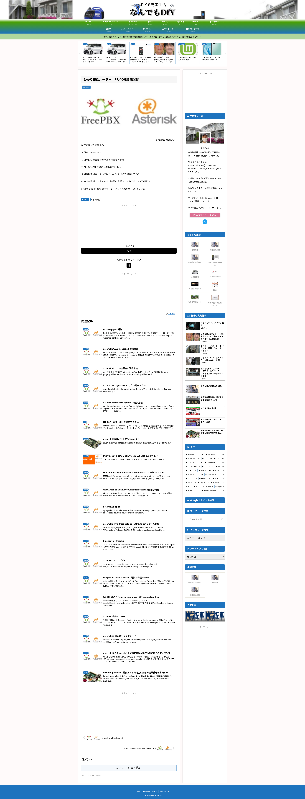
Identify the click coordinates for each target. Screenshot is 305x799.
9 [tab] (147, 68)
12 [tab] (158, 68)
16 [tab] (172, 68)
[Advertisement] (129, 223)
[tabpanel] (93, 53)
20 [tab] (186, 68)
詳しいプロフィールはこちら (205, 214)
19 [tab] (183, 68)
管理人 (154, 791)
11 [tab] (154, 68)
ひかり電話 (96, 200)
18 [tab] (179, 68)
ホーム (137, 791)
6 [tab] (136, 68)
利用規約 (146, 791)
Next (225, 53)
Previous (79, 53)
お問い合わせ (165, 791)
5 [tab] (133, 68)
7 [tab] (140, 68)
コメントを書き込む (129, 767)
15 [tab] (168, 68)
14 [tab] (165, 68)
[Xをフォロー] (129, 265)
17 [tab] (176, 68)
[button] (222, 519)
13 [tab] (161, 68)
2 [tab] (122, 68)
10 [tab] (151, 68)
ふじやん (204, 148)
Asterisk (86, 200)
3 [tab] (126, 68)
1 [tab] (118, 68)
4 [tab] (129, 68)
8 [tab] (143, 68)
